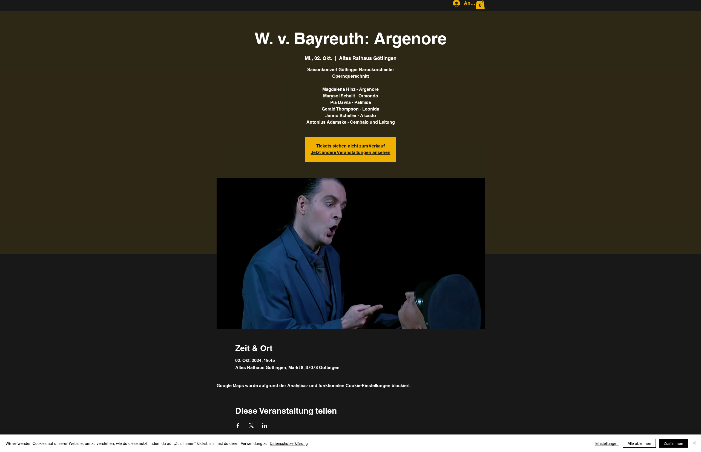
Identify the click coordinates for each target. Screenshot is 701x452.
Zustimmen (673, 443)
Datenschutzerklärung (289, 443)
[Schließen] (694, 443)
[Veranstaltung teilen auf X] (251, 425)
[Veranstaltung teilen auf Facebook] (237, 425)
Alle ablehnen (639, 443)
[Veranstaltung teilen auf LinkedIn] (264, 425)
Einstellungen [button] (607, 443)
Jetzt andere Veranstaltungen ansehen (350, 152)
